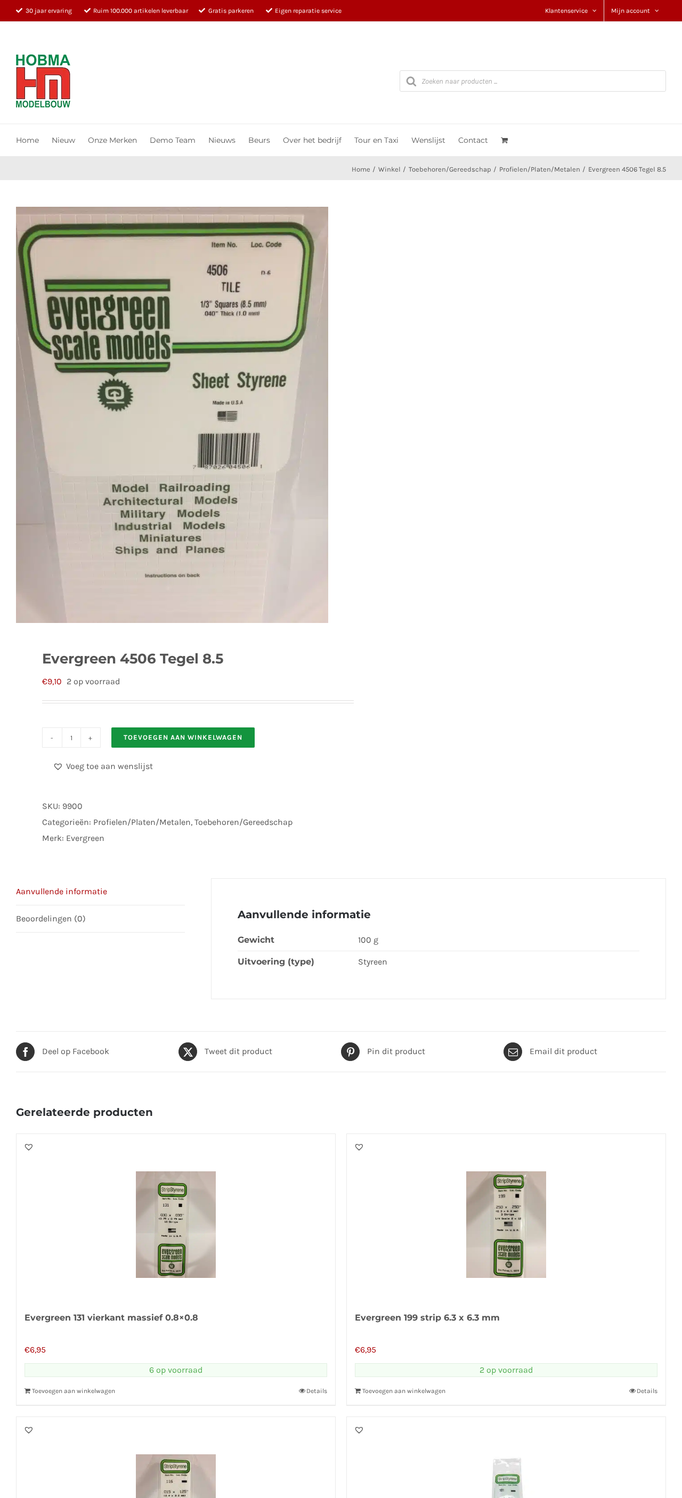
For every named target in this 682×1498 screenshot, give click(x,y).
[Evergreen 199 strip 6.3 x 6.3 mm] (506, 1216)
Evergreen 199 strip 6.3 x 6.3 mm (427, 1318)
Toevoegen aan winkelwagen (183, 737)
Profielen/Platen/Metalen (142, 822)
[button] (103, 766)
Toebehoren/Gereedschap (243, 822)
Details (316, 1391)
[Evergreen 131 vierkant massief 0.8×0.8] (176, 1216)
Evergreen (85, 838)
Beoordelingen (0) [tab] (51, 918)
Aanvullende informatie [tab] (61, 891)
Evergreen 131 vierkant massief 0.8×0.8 (111, 1318)
